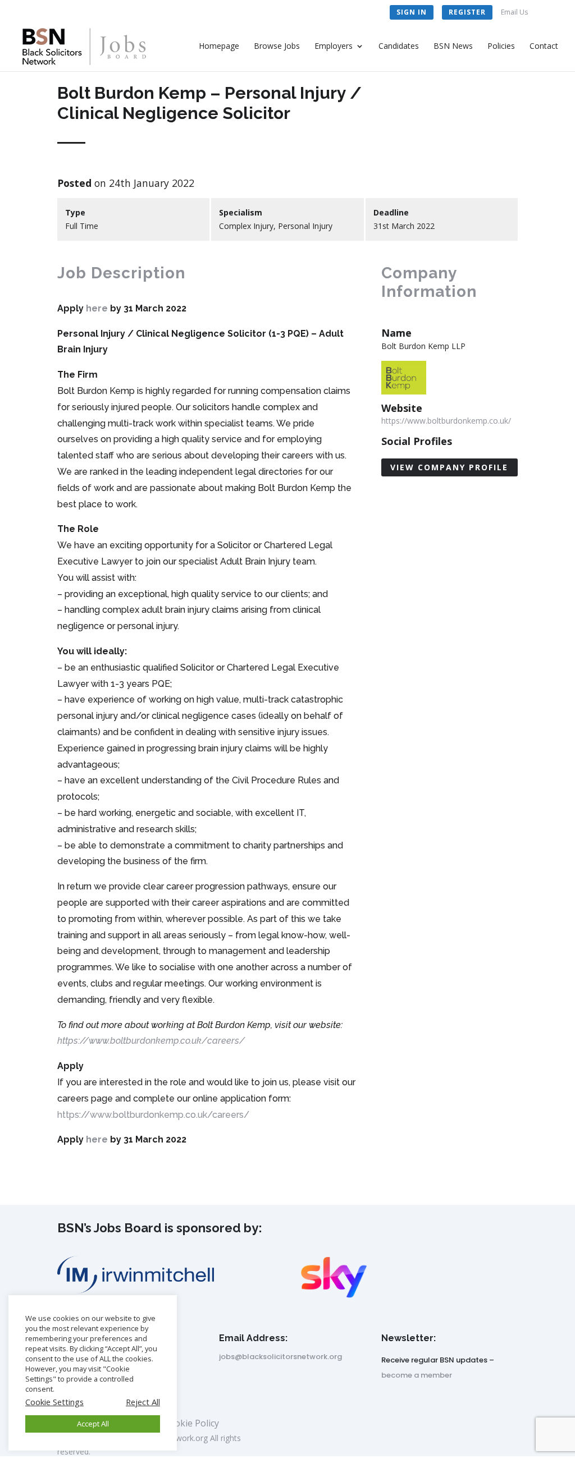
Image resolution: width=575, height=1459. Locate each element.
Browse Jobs (277, 46)
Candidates (398, 46)
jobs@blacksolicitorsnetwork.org (280, 1356)
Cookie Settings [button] (54, 1402)
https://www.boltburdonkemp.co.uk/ (446, 420)
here (97, 308)
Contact (544, 46)
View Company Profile (449, 467)
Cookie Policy (191, 1424)
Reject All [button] (143, 1402)
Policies (501, 46)
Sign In (411, 12)
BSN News (453, 46)
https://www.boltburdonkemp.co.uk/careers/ (151, 1040)
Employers (333, 46)
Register (467, 12)
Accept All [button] (93, 1424)
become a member (416, 1375)
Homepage (219, 46)
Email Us (514, 13)
